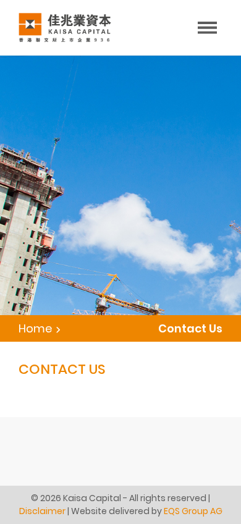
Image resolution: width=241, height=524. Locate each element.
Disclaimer (42, 511)
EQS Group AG (193, 511)
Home (35, 328)
